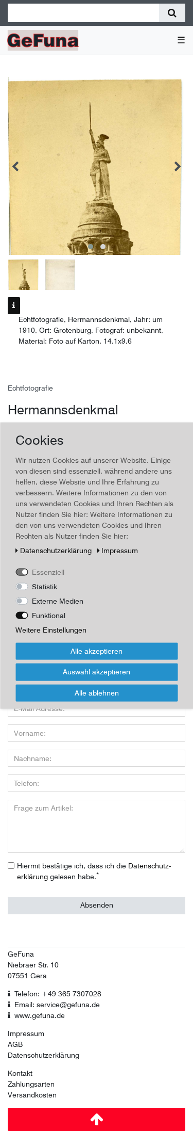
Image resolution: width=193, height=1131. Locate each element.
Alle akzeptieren (96, 651)
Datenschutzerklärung (43, 1055)
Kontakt (20, 1073)
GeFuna (21, 954)
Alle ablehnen (97, 692)
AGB (15, 1044)
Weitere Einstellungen (50, 629)
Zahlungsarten (31, 1084)
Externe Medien (57, 600)
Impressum (26, 1033)
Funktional (48, 615)
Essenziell (48, 572)
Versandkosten (32, 1095)
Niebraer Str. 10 (33, 965)
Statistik (44, 586)
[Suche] (172, 13)
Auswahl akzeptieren (96, 672)
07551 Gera (27, 976)
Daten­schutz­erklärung (57, 550)
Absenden (96, 905)
